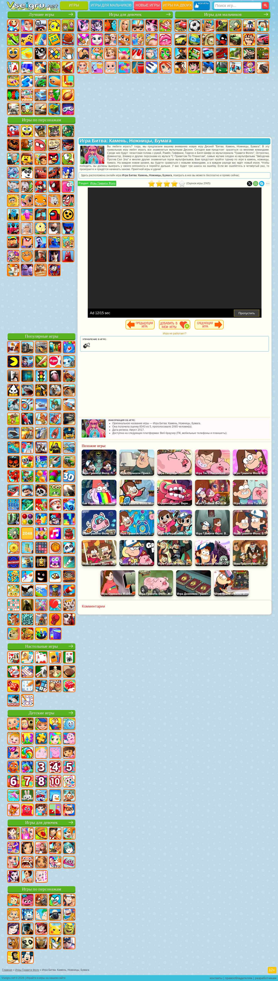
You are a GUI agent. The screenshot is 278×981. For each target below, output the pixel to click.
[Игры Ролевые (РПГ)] (27, 362)
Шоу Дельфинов (13, 172)
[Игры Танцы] (13, 848)
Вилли (13, 131)
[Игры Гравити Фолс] (69, 900)
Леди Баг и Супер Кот (68, 145)
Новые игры (148, 5)
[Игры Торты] (69, 534)
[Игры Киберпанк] (55, 448)
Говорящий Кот (54, 131)
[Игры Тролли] (27, 900)
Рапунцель (110, 53)
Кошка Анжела (97, 39)
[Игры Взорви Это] (69, 362)
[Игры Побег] (13, 376)
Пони (83, 25)
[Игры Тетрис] (69, 519)
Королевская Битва (249, 25)
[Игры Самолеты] (41, 405)
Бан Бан (68, 256)
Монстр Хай (151, 25)
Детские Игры (54, 25)
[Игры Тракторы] (69, 462)
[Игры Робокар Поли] (27, 915)
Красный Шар (40, 145)
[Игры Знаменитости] (41, 877)
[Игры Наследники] (13, 929)
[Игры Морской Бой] (13, 448)
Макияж (165, 53)
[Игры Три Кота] (13, 810)
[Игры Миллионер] (13, 562)
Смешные (13, 53)
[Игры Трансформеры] (55, 943)
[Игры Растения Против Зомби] (13, 534)
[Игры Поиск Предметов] (13, 519)
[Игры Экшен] (13, 347)
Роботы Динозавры (221, 53)
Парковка (180, 25)
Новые (13, 25)
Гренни (54, 228)
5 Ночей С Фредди (13, 145)
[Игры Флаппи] (55, 576)
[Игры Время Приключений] (69, 915)
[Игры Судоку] (27, 686)
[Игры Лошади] (69, 376)
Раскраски (83, 39)
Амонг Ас (54, 214)
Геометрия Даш (54, 39)
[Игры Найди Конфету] (27, 753)
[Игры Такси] (27, 433)
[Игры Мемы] (13, 634)
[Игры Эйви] (41, 862)
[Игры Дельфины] (13, 796)
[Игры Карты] (41, 657)
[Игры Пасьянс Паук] (69, 657)
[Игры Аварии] (69, 448)
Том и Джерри (54, 200)
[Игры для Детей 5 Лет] (69, 767)
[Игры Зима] (41, 591)
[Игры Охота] (55, 390)
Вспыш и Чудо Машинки (54, 172)
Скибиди (13, 270)
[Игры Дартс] (69, 576)
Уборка (138, 67)
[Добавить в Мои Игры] (174, 324)
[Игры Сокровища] (41, 534)
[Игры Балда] (69, 605)
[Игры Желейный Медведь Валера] (27, 810)
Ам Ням (68, 159)
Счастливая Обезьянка (40, 200)
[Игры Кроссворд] (41, 462)
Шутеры (235, 67)
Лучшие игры (41, 14)
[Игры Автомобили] (41, 347)
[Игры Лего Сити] (69, 433)
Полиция (208, 53)
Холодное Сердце (110, 39)
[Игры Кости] (69, 686)
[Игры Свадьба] (13, 862)
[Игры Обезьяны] (69, 796)
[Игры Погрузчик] (41, 390)
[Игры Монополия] (13, 700)
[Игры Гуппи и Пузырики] (13, 915)
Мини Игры (13, 81)
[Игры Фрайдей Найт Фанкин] (55, 519)
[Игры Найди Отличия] (55, 810)
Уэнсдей (54, 256)
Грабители (249, 53)
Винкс (165, 67)
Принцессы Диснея (83, 67)
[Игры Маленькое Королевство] (41, 753)
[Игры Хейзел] (13, 738)
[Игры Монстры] (55, 562)
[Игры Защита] (55, 405)
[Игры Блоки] (41, 519)
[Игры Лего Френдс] (27, 848)
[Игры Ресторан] (55, 834)
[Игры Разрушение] (13, 548)
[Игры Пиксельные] (27, 476)
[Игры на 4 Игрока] (55, 347)
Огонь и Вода (110, 25)
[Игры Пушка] (69, 591)
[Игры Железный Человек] (41, 943)
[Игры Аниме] (69, 848)
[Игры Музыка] (55, 534)
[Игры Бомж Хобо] (13, 958)
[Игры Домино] (27, 672)
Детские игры (41, 713)
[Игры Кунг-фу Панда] (27, 943)
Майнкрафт (262, 25)
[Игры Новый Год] (55, 505)
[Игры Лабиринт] (27, 619)
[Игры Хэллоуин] (13, 462)
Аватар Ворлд (13, 256)
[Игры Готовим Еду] (55, 848)
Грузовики (235, 39)
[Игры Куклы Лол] (69, 862)
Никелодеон (27, 95)
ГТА (180, 67)
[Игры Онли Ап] (41, 619)
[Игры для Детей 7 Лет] (27, 781)
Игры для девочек (125, 14)
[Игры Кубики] (27, 462)
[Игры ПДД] (41, 376)
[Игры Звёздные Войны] (27, 505)
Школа (54, 95)
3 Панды (27, 172)
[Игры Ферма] (41, 505)
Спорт (68, 39)
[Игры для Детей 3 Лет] (41, 767)
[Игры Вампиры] (69, 619)
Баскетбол (68, 95)
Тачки (40, 172)
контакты (216, 978)
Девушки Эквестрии (97, 25)
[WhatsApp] (255, 183)
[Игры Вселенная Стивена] (41, 929)
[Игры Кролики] (41, 796)
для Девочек (27, 25)
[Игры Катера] (13, 491)
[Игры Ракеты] (69, 562)
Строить (54, 109)
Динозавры (54, 67)
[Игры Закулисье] (27, 605)
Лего (27, 159)
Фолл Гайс (27, 214)
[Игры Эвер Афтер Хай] (13, 877)
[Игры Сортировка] (55, 634)
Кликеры (68, 53)
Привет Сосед (40, 242)
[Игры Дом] (41, 848)
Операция (151, 53)
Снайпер (180, 53)
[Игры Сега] (13, 505)
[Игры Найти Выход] (27, 376)
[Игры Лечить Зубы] (27, 862)
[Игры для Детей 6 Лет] (13, 781)
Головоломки (68, 81)
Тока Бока (68, 242)
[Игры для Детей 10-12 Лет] (55, 781)
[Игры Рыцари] (27, 634)
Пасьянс (13, 67)
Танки (221, 25)
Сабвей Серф (40, 159)
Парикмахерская (151, 39)
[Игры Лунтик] (69, 738)
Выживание (235, 53)
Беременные (97, 53)
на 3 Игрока (13, 95)
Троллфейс (54, 145)
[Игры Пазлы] (41, 738)
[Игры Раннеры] (27, 562)
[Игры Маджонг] (27, 657)
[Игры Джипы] (69, 390)
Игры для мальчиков (111, 5)
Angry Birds (54, 159)
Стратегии (208, 25)
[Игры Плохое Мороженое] (13, 390)
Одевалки (138, 39)
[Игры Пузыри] (27, 767)
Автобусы (221, 67)
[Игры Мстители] (69, 943)
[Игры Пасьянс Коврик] (41, 672)
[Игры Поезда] (41, 433)
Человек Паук (54, 186)
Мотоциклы (208, 39)
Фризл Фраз (68, 186)
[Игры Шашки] (69, 672)
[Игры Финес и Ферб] (41, 915)
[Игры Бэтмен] (27, 929)
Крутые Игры (40, 95)
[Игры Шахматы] (55, 672)
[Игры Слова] (13, 591)
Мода (97, 67)
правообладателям (238, 978)
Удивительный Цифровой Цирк (54, 270)
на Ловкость (13, 39)
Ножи (40, 67)
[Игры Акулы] (27, 390)
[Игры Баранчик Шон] (55, 915)
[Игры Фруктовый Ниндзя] (41, 362)
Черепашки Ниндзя (194, 39)
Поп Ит (40, 39)
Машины (180, 39)
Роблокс (13, 242)
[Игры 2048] (27, 534)
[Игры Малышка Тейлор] (41, 810)
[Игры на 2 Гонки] (69, 405)
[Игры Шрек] (69, 929)
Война (40, 109)
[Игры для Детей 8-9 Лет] (41, 781)
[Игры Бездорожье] (69, 419)
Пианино (151, 67)
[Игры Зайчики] (27, 796)
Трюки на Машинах (40, 81)
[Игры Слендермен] (55, 376)
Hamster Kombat (40, 270)
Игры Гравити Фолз (102, 183)
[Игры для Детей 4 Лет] (55, 767)
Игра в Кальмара (13, 228)
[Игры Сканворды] (13, 605)
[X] (249, 183)
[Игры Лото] (55, 686)
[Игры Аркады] (13, 362)
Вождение (13, 109)
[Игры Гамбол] (55, 900)
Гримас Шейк (27, 270)
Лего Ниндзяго (68, 131)
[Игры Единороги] (13, 753)
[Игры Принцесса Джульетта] (55, 738)
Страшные (40, 53)
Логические (54, 53)
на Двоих (68, 25)
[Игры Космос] (27, 419)
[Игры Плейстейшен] (13, 619)
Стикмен (221, 39)
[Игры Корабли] (13, 433)
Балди (40, 228)
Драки (249, 39)
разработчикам (265, 978)
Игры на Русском (27, 67)
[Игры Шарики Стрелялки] (69, 347)
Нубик (27, 242)
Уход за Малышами (110, 67)
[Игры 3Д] (69, 476)
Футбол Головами (27, 109)
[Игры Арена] (41, 419)
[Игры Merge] (41, 634)
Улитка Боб (27, 145)
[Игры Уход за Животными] (55, 862)
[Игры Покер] (13, 672)
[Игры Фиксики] (13, 900)
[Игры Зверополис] (41, 900)
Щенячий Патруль (40, 131)
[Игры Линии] (27, 519)
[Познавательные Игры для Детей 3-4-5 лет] (55, 724)
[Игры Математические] (27, 738)
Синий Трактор (13, 214)
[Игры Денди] (41, 562)
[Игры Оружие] (69, 491)
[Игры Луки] (27, 405)
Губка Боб (27, 131)
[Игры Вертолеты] (55, 419)
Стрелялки (262, 67)
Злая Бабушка (13, 159)
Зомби (235, 25)
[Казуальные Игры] (41, 605)
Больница (124, 53)
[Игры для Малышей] (13, 724)
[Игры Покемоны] (55, 929)
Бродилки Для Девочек (165, 25)
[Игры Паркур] (13, 405)
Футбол (194, 25)
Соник (68, 172)
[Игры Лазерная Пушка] (55, 491)
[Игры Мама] (27, 877)
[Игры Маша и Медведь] (27, 724)
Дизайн (124, 67)
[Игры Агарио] (55, 362)
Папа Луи (83, 53)
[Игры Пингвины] (55, 796)
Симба (27, 256)
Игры (74, 5)
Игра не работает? (174, 333)
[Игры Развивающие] (41, 724)
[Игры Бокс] (55, 619)
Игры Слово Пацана (40, 256)
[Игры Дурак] (13, 657)
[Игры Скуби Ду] (13, 943)
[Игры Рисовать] (69, 781)
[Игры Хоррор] (41, 576)
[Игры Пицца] (41, 834)
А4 (27, 228)
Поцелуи (165, 39)
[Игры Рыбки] (13, 767)
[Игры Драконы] (13, 476)
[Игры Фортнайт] (41, 448)
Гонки (262, 39)
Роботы (194, 53)
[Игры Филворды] (41, 548)
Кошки (124, 39)
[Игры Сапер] (41, 686)
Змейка (54, 81)
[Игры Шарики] (41, 476)
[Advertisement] (41, 304)
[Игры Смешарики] (69, 724)
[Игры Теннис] (55, 605)
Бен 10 (194, 67)
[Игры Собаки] (69, 834)
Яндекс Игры (27, 39)
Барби (124, 25)
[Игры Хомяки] (69, 810)
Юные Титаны (68, 200)
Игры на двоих (177, 5)
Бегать (249, 67)
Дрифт (208, 67)
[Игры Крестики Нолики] (27, 700)
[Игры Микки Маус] (27, 958)
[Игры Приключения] (13, 419)
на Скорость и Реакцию (27, 81)
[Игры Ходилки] (27, 576)
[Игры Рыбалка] (55, 462)
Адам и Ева (13, 200)
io (27, 53)
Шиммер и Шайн (27, 200)
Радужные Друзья (54, 242)
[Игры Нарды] (13, 686)
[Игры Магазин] (27, 834)
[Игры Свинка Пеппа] (55, 753)
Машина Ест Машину (262, 53)
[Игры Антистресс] (13, 576)
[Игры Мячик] (55, 548)
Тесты (138, 25)
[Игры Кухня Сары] (13, 834)
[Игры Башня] (55, 591)
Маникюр (138, 53)
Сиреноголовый (40, 214)
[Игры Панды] (69, 548)
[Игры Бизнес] (27, 548)
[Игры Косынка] (55, 657)
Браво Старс (68, 214)
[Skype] (261, 183)
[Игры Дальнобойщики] (27, 347)
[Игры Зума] (55, 476)
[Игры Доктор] (27, 448)
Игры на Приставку (68, 109)
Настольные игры (41, 646)
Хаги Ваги (68, 228)
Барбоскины (13, 186)
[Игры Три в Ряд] (69, 505)
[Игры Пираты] (41, 491)
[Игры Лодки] (55, 433)
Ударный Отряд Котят (27, 186)
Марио (40, 186)
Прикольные (68, 67)
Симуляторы (40, 25)
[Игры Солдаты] (27, 491)
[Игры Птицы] (27, 591)
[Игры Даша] (69, 753)
